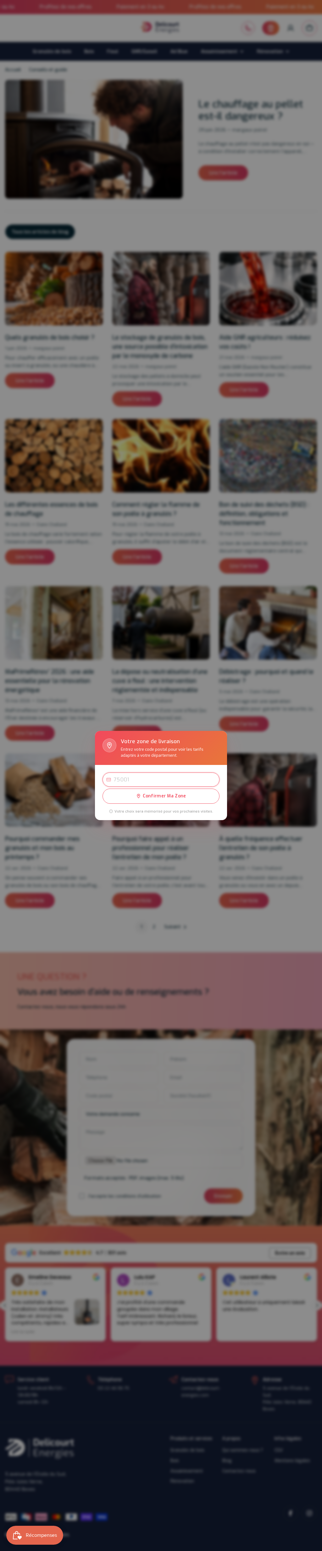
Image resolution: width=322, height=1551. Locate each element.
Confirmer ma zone (164, 796)
